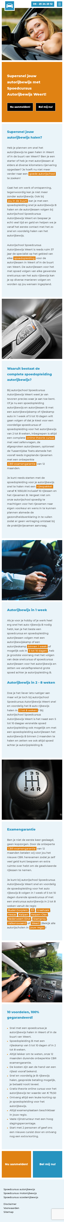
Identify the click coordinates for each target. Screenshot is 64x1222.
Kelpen (23, 914)
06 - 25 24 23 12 (42, 3)
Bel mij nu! (47, 1164)
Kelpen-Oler (39, 914)
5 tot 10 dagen (38, 650)
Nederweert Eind (19, 918)
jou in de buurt (17, 200)
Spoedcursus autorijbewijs (19, 1189)
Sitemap (9, 1211)
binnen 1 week (37, 646)
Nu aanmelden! (16, 1164)
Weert (36, 923)
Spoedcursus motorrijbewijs (20, 1193)
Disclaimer (10, 1204)
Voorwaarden (11, 1208)
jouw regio (37, 927)
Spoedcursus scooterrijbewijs (21, 1197)
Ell (32, 910)
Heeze (12, 914)
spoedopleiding (24, 258)
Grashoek (43, 910)
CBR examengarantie (22, 463)
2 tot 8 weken (28, 710)
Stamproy (39, 918)
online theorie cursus (40, 437)
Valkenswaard (17, 923)
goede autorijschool (42, 173)
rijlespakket (44, 486)
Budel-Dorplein (18, 910)
